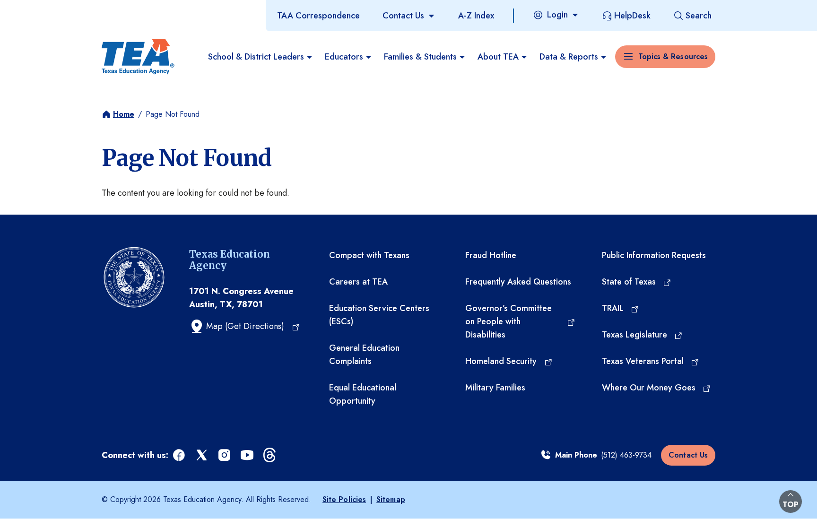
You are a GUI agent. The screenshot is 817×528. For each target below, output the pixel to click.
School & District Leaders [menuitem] (256, 57)
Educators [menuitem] (344, 57)
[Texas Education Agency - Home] (138, 57)
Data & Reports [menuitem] (568, 57)
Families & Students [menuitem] (420, 57)
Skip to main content (39, 9)
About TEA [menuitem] (498, 57)
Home (123, 114)
